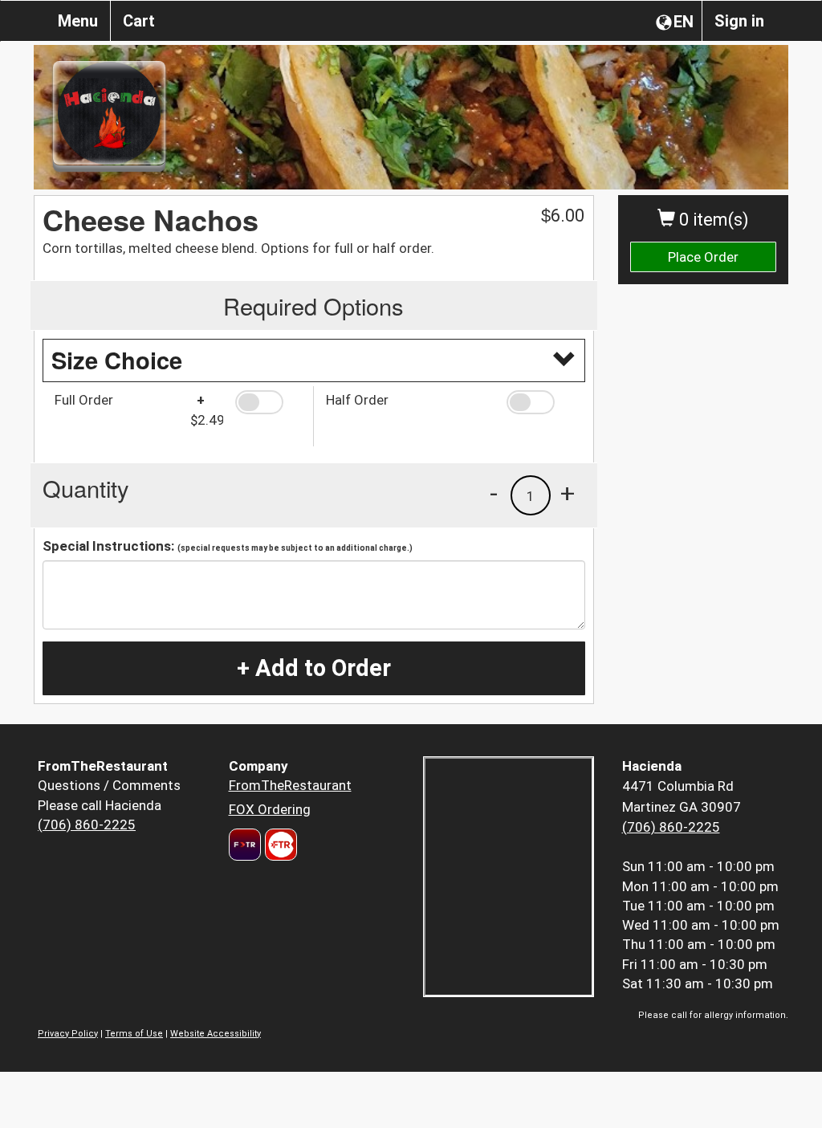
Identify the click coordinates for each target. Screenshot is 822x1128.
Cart (139, 21)
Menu (78, 21)
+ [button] (567, 493)
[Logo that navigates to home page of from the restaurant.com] (245, 845)
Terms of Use (134, 1033)
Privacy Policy (68, 1033)
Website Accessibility (215, 1033)
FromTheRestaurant (290, 785)
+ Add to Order (314, 668)
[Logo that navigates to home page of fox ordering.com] (279, 845)
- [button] (494, 493)
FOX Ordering (270, 809)
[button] (268, 402)
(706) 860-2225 (87, 824)
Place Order (703, 257)
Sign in (739, 21)
